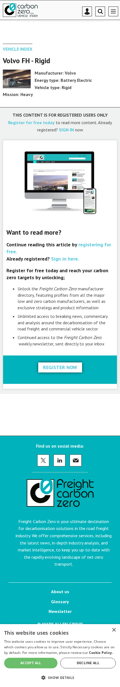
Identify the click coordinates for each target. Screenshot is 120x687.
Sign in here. (65, 259)
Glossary (60, 601)
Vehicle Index (17, 49)
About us (60, 591)
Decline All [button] (88, 663)
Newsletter (60, 611)
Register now (60, 367)
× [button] (114, 630)
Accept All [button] (30, 663)
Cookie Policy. (101, 652)
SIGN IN (66, 130)
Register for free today (31, 122)
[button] (60, 677)
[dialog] (60, 655)
